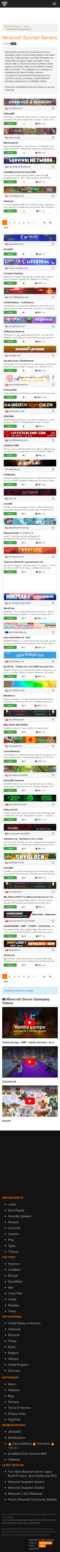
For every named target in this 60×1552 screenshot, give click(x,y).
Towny (12, 1311)
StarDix (6, 1120)
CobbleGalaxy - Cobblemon (19, 302)
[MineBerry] (30, 684)
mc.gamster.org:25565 (19, 833)
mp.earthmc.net (15, 243)
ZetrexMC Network (14, 780)
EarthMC (8, 249)
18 (24, 676)
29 (24, 965)
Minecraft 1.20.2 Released (25, 1493)
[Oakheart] (30, 189)
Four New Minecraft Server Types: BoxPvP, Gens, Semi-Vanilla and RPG (32, 1473)
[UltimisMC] (30, 102)
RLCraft (13, 1275)
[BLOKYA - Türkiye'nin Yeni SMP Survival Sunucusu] (30, 655)
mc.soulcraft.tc (15, 891)
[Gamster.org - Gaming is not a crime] (30, 827)
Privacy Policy (17, 1413)
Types (26, 26)
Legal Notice (34, 1548)
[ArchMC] (30, 492)
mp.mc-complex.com (18, 268)
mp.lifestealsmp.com (18, 440)
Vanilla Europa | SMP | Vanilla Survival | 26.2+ (28, 1042)
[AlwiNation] (30, 463)
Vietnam (13, 1358)
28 (24, 936)
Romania (14, 1335)
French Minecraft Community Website (32, 1499)
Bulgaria (13, 1353)
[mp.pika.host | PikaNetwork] (30, 349)
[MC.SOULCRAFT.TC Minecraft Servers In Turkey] (30, 885)
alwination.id (14, 469)
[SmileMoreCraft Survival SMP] (30, 160)
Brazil (11, 1347)
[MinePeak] (30, 596)
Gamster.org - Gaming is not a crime (23, 838)
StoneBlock (15, 1281)
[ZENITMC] (30, 405)
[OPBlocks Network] (30, 320)
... (38, 222)
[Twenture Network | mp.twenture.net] (30, 550)
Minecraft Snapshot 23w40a (26, 1487)
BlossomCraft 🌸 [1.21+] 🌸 (19, 532)
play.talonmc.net (16, 862)
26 (24, 877)
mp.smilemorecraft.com (19, 166)
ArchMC (8, 503)
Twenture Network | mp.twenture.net (23, 562)
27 (24, 907)
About (12, 1384)
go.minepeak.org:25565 (19, 602)
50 (50, 222)
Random (13, 1222)
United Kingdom (18, 1364)
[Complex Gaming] (30, 261)
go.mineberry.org (16, 690)
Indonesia (14, 1329)
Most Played (16, 1210)
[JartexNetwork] (30, 739)
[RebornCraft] (30, 798)
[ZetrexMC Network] (30, 769)
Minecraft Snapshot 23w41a (26, 1482)
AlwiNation (10, 474)
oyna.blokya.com (16, 661)
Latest (12, 1204)
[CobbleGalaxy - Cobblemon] (30, 291)
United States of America (24, 1323)
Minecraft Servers (12, 26)
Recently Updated (19, 1216)
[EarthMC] (30, 237)
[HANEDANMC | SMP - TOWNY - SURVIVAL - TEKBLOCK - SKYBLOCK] (30, 914)
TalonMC (8, 867)
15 (24, 572)
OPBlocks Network (14, 331)
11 (24, 484)
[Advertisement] (30, 16)
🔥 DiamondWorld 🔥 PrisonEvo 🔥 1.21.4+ (31, 1445)
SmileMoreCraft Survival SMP (20, 172)
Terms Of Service (19, 1407)
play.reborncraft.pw (17, 804)
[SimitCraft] (30, 943)
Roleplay (13, 1305)
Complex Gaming (13, 273)
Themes (13, 1251)
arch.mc (12, 498)
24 (24, 819)
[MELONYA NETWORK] (30, 713)
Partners (13, 1402)
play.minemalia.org (17, 632)
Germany (14, 1370)
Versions (13, 1234)
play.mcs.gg (14, 137)
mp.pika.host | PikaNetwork (19, 360)
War (10, 1287)
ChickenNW (10, 389)
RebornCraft (10, 809)
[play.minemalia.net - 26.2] (30, 626)
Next (6, 227)
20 (24, 732)
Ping (11, 1240)
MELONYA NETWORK (16, 724)
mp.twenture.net (16, 556)
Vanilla (12, 1299)
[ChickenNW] (30, 378)
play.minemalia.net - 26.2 (17, 637)
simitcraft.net (14, 949)
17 (24, 647)
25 (24, 848)
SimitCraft (9, 955)
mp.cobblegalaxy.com (18, 297)
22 (24, 761)
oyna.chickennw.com (18, 384)
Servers (9, 43)
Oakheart (9, 201)
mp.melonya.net (16, 719)
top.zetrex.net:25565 (18, 775)
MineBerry (9, 695)
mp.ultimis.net (15, 108)
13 (24, 513)
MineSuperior (11, 142)
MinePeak (9, 608)
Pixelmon (14, 1264)
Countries (14, 1228)
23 (24, 790)
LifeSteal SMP (11, 445)
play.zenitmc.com (16, 411)
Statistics (14, 1390)
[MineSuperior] (30, 131)
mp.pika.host (14, 355)
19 (24, 705)
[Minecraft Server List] (4, 3)
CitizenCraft (9, 1081)
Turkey (12, 1341)
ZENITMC (9, 416)
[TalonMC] (30, 856)
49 (44, 222)
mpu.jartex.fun (15, 745)
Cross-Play (15, 1293)
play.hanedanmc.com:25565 (21, 920)
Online (10, 123)
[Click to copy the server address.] (53, 108)
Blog (11, 1396)
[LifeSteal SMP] (30, 434)
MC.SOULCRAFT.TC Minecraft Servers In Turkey (30, 897)
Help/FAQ (14, 1419)
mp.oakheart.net (16, 195)
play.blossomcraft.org (18, 527)
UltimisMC (9, 113)
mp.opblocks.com (16, 326)
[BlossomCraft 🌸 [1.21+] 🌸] (30, 521)
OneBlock (14, 1269)
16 (24, 618)
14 (24, 542)
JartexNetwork (12, 751)
